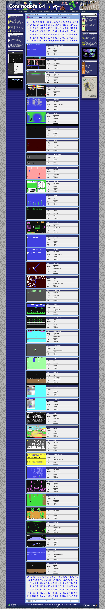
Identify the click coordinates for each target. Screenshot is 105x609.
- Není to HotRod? (12, 35)
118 (35, 25)
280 (54, 36)
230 (40, 33)
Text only (55, 142)
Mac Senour (55, 486)
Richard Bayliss (56, 295)
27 (68, 20)
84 (66, 23)
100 (44, 24)
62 (28, 23)
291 (28, 37)
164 (40, 28)
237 (56, 33)
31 (75, 20)
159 (28, 28)
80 (59, 23)
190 (49, 30)
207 (38, 31)
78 (56, 23)
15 (47, 20)
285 (65, 36)
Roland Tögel (55, 391)
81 (61, 23)
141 (38, 27)
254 (44, 34)
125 (51, 25)
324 (54, 39)
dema (32, 11)
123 (47, 25)
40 (40, 21)
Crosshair (55, 428)
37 (35, 21)
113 (74, 24)
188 (44, 30)
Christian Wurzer (56, 568)
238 (58, 33)
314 (31, 39)
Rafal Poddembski (56, 63)
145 (47, 27)
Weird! (54, 319)
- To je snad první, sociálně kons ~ (89, 41)
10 (38, 20)
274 (40, 36)
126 (54, 25)
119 (38, 25)
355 (74, 40)
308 (67, 37)
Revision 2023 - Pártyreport (90, 24)
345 (51, 40)
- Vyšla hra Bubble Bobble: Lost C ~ (89, 43)
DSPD (58, 11)
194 (58, 30)
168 (49, 28)
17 (51, 20)
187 (42, 30)
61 (77, 21)
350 (63, 40)
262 (63, 34)
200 (72, 30)
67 (36, 23)
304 (58, 37)
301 (51, 37)
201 (74, 30)
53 (63, 21)
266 (72, 34)
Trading (54, 60)
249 (33, 34)
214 (54, 31)
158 (76, 27)
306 (63, 37)
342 (44, 40)
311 (74, 37)
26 (67, 20)
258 (54, 34)
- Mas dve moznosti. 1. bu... (14, 47)
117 (33, 25)
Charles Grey (55, 131)
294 (35, 37)
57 (70, 21)
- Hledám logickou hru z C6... (15, 41)
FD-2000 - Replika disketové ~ (90, 23)
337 (33, 40)
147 (51, 27)
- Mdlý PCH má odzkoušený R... (15, 43)
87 (72, 23)
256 (49, 34)
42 (43, 21)
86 (70, 23)
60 (75, 21)
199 (70, 30)
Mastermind (55, 346)
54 (65, 21)
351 (65, 40)
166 (44, 28)
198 (67, 30)
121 (42, 25)
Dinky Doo (87, 73)
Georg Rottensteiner (57, 527)
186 (40, 30)
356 (76, 40)
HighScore (53, 11)
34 (29, 21)
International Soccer (88, 70)
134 (72, 25)
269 (28, 36)
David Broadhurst (56, 309)
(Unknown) (55, 51)
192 (54, 30)
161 (33, 28)
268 (76, 34)
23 (61, 20)
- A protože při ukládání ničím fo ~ (89, 34)
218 (63, 31)
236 (54, 33)
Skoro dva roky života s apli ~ (90, 19)
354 (72, 40)
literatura (64, 11)
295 (38, 37)
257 (51, 34)
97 (39, 24)
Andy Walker (55, 541)
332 (72, 39)
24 (63, 20)
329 (65, 39)
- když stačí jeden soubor (14, 20)
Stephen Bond (56, 418)
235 (51, 33)
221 (70, 31)
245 (74, 33)
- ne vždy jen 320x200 (13, 25)
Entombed (87, 67)
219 (65, 31)
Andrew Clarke (56, 172)
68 (38, 23)
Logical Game (55, 101)
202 (76, 30)
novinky (20, 11)
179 (74, 28)
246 (76, 33)
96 (37, 24)
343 (47, 40)
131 (65, 25)
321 (47, 39)
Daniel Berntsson (56, 91)
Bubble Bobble (87, 65)
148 (54, 27)
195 (61, 30)
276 (44, 36)
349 (61, 40)
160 (31, 28)
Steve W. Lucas (56, 145)
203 (28, 31)
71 (43, 23)
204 (31, 31)
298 (44, 37)
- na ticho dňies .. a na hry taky (15, 28)
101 (47, 24)
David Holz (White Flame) (58, 350)
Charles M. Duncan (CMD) (58, 283)
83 (65, 23)
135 (74, 25)
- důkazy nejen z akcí (14, 26)
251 (38, 34)
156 (72, 27)
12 (42, 20)
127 (56, 25)
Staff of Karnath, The (89, 69)
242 (67, 33)
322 (49, 39)
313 (28, 39)
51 (59, 21)
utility (25, 11)
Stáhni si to (55, 54)
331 (70, 39)
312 (76, 37)
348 (58, 40)
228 (35, 33)
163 (38, 28)
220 (67, 31)
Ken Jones (55, 445)
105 (56, 24)
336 (31, 40)
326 (58, 39)
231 (42, 33)
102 (49, 24)
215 (56, 31)
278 (49, 36)
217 (61, 31)
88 (73, 23)
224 (76, 31)
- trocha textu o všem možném (15, 22)
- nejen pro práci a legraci (14, 21)
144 (44, 27)
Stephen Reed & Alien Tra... (58, 459)
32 (77, 20)
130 (63, 25)
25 (65, 20)
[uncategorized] (56, 46)
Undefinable (55, 292)
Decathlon (87, 71)
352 (67, 40)
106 (58, 24)
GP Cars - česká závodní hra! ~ (90, 26)
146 (49, 27)
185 (38, 30)
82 (63, 23)
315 (33, 39)
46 (51, 21)
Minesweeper (55, 387)
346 (54, 40)
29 (72, 20)
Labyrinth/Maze (56, 442)
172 (58, 28)
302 (54, 37)
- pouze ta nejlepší (12, 19)
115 (28, 25)
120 (40, 25)
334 (76, 39)
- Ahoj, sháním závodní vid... (15, 37)
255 (47, 34)
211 (47, 31)
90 (77, 23)
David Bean (55, 431)
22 (60, 20)
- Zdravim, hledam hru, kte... (14, 39)
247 (28, 34)
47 (52, 21)
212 (49, 31)
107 (60, 24)
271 (33, 36)
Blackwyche (87, 66)
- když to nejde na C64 (14, 23)
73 (47, 23)
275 (42, 36)
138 (31, 27)
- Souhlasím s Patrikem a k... (15, 44)
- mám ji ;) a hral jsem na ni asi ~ (89, 38)
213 (51, 31)
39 (38, 21)
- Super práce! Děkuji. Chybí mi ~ (89, 45)
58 (72, 21)
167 (47, 28)
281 (56, 36)
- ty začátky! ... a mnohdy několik (15, 27)
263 (65, 34)
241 (65, 33)
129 (61, 25)
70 (42, 23)
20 (56, 20)
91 (28, 24)
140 (35, 27)
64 (31, 23)
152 (63, 27)
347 (56, 40)
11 (40, 20)
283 (61, 36)
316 (35, 39)
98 (40, 24)
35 (31, 21)
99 (42, 24)
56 (68, 21)
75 (51, 23)
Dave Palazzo (55, 363)
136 (76, 25)
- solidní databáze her (13, 17)
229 (38, 33)
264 (67, 34)
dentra (36, 11)
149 (56, 27)
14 (45, 20)
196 (63, 30)
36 (33, 21)
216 (58, 31)
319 (42, 39)
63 (29, 23)
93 (31, 24)
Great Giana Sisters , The (89, 64)
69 (40, 23)
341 (42, 40)
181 (28, 30)
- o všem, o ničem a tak (14, 31)
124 (49, 25)
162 (35, 28)
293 (33, 37)
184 (35, 30)
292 (31, 37)
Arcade (54, 87)
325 (56, 39)
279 (51, 36)
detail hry (16, 73)
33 (28, 21)
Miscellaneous (56, 115)
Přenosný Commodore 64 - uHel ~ (90, 28)
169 (51, 28)
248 (31, 34)
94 (33, 24)
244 (72, 33)
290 (76, 36)
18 (52, 20)
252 (40, 34)
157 (74, 27)
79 (58, 23)
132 (67, 25)
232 (44, 33)
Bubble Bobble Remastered (90, 21)
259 (56, 34)
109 (65, 24)
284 (63, 36)
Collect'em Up (55, 169)
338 (35, 40)
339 (38, 40)
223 (74, 31)
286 (67, 36)
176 (67, 28)
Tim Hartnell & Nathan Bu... (58, 554)
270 (31, 36)
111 (70, 24)
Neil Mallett (55, 213)
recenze (41, 11)
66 (35, 23)
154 (67, 27)
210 (44, 31)
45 (49, 21)
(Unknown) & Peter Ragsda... (58, 104)
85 (68, 23)
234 (49, 33)
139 (33, 27)
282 (58, 36)
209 (42, 31)
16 (49, 20)
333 (74, 39)
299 (47, 37)
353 (70, 40)
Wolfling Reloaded (88, 20)
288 (72, 36)
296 (40, 37)
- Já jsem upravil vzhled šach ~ (89, 37)
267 (74, 34)
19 (54, 20)
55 (66, 21)
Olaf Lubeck (55, 281)
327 (61, 39)
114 (76, 24)
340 (40, 40)
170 (54, 28)
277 (47, 36)
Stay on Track (55, 265)
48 (54, 21)
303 (56, 37)
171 (56, 28)
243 (70, 33)
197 (65, 30)
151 (61, 27)
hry (28, 11)
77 (54, 23)
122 (44, 25)
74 (49, 23)
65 (33, 23)
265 (70, 34)
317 (38, 39)
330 (67, 39)
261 (61, 34)
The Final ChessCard (88, 18)
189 (47, 30)
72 (45, 23)
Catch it (54, 374)
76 (52, 23)
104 (54, 24)
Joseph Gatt (55, 118)
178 (72, 28)
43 (45, 21)
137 (28, 27)
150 (58, 27)
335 (28, 40)
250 (35, 34)
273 (38, 36)
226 (31, 33)
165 (42, 28)
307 (65, 37)
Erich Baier (55, 322)
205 (33, 31)
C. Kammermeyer (56, 336)
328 (63, 39)
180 (76, 28)
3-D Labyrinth (87, 72)
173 (61, 28)
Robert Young (55, 77)
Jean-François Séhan (57, 472)
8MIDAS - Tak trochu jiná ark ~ (90, 25)
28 (70, 20)
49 (56, 21)
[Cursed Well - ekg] (89, 53)
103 (51, 24)
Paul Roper (55, 200)
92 (30, 24)
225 (28, 33)
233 (47, 33)
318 (40, 39)
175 (65, 28)
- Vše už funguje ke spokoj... (15, 45)
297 (42, 37)
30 (74, 20)
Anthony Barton (56, 500)
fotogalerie (75, 11)
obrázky (69, 11)
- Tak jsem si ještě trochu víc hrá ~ (89, 36)
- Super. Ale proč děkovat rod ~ (89, 42)
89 (75, 23)
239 (61, 33)
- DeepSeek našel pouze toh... (14, 40)
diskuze (84, 11)
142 (40, 27)
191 (51, 30)
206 (35, 31)
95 (35, 24)
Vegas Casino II (88, 62)
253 (42, 34)
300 (49, 37)
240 (63, 33)
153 (65, 27)
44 (47, 21)
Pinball (54, 278)
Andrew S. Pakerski (56, 377)
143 (42, 27)
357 (52, 41)
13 (44, 20)
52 (61, 21)
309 (70, 37)
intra (80, 11)
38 (36, 21)
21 (58, 20)
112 (72, 24)
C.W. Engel (55, 50)
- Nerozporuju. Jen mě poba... (14, 46)
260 (58, 34)
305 (61, 37)
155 (70, 27)
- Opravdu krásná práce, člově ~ (89, 39)
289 (74, 36)
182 (31, 30)
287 (70, 36)
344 (49, 40)
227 (33, 33)
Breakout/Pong (56, 74)
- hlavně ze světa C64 (13, 16)
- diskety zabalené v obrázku (14, 30)
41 (42, 21)
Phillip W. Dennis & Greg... (58, 254)
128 (58, 25)
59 (73, 21)
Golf (54, 360)
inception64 (47, 11)
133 (70, 25)
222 (72, 31)
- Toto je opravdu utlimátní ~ (89, 44)
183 (33, 30)
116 (31, 25)
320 (44, 39)
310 (72, 37)
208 (40, 31)
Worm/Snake (55, 483)
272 (35, 36)
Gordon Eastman (56, 227)
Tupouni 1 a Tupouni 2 (89, 30)
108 (63, 24)
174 (63, 28)
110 (67, 24)
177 (70, 28)
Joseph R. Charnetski (57, 268)
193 (56, 30)
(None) (54, 53)
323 (51, 39)
